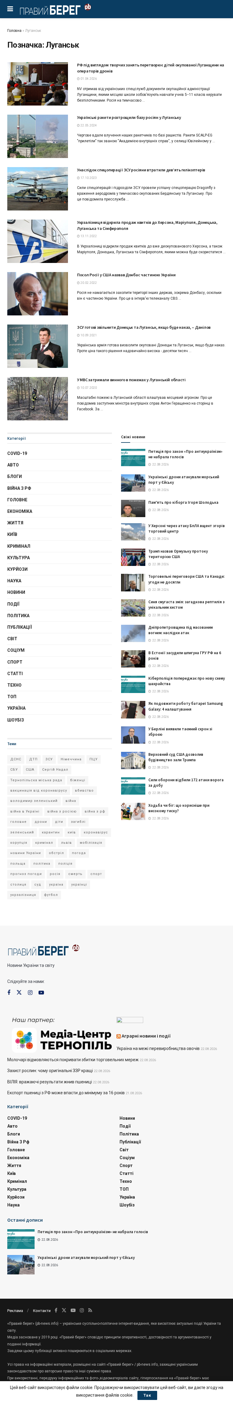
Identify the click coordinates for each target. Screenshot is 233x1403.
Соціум (16, 650)
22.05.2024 (88, 125)
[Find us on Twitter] (19, 992)
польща (17, 864)
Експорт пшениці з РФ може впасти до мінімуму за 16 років (66, 1092)
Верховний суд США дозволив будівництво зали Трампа (175, 757)
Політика (18, 615)
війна (71, 801)
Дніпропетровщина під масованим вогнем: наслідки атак (180, 630)
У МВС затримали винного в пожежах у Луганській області (131, 379)
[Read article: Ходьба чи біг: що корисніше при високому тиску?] (133, 811)
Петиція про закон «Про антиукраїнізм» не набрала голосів (93, 1231)
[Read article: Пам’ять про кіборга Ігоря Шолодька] (133, 508)
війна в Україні (24, 811)
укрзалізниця (23, 895)
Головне (17, 499)
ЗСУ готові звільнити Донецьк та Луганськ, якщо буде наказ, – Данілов (144, 327)
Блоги (14, 476)
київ (72, 832)
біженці (77, 780)
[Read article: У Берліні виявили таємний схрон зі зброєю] (133, 735)
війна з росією (62, 811)
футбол (51, 895)
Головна (14, 31)
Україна (16, 708)
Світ (12, 638)
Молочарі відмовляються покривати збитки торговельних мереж (73, 1059)
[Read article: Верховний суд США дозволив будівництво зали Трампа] (133, 760)
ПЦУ (93, 759)
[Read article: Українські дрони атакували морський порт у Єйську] (133, 483)
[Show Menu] (10, 9)
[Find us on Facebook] (8, 992)
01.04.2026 (88, 78)
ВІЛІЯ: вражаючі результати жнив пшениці (49, 1081)
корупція (18, 843)
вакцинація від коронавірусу (38, 790)
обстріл (56, 853)
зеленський (22, 832)
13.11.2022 (88, 236)
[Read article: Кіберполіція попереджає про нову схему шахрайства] (133, 684)
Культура (18, 557)
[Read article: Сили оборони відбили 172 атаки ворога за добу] (133, 786)
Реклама (15, 1310)
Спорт (14, 662)
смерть (75, 874)
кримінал (44, 843)
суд (37, 885)
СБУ (14, 770)
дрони (41, 822)
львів (66, 843)
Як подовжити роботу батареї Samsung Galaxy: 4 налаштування (185, 706)
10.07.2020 (88, 387)
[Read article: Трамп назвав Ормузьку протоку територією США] (133, 557)
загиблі (78, 822)
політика (41, 864)
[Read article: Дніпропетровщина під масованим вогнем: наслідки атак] (133, 633)
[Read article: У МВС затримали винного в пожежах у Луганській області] (37, 398)
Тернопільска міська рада (36, 780)
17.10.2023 (88, 178)
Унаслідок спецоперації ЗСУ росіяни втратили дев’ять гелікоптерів (141, 170)
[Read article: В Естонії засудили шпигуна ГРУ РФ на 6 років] (133, 659)
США (30, 770)
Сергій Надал (55, 770)
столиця (18, 885)
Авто (13, 465)
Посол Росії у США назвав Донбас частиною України (126, 275)
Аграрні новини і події (146, 1036)
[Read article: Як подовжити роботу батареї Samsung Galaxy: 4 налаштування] (133, 709)
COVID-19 (17, 453)
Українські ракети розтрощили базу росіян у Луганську (129, 117)
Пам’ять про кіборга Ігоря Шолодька (183, 502)
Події (13, 604)
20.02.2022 (88, 282)
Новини (16, 592)
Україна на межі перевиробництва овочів (158, 1048)
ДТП (33, 759)
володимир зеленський (34, 801)
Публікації (19, 627)
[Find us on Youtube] (41, 992)
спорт (96, 874)
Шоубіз (15, 720)
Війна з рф (19, 488)
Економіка (19, 511)
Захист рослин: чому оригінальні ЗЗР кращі (50, 1070)
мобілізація (91, 843)
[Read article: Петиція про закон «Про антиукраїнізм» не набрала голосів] (133, 457)
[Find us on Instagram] (30, 992)
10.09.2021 (88, 335)
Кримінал (18, 546)
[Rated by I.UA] (129, 1021)
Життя (15, 522)
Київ (12, 534)
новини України (25, 853)
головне (18, 822)
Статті (15, 673)
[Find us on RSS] (90, 1310)
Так (147, 1395)
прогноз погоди (26, 874)
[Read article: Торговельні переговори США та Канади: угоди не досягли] (133, 582)
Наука (14, 580)
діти (59, 822)
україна (56, 885)
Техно (14, 685)
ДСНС (15, 759)
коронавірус (96, 832)
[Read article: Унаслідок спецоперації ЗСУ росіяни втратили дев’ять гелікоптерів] (37, 188)
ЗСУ (49, 759)
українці (79, 885)
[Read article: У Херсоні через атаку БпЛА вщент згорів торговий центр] (133, 531)
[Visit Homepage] (55, 9)
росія (55, 874)
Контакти (42, 1310)
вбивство (84, 790)
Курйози (17, 569)
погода (79, 853)
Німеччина (71, 759)
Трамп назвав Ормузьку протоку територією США (178, 554)
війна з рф (95, 811)
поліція (65, 864)
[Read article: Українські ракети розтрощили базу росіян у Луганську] (37, 136)
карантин (51, 832)
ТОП (11, 696)
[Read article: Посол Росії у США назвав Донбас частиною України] (37, 293)
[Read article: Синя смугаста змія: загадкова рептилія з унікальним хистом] (133, 608)
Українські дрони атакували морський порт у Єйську (86, 1257)
